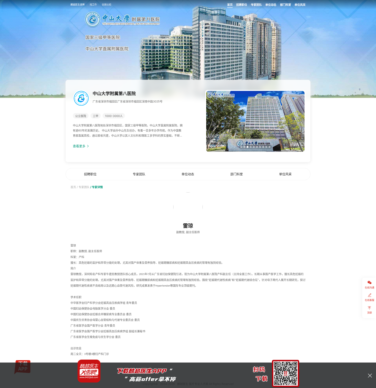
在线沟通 (369, 287)
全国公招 (106, 4)
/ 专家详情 (96, 187)
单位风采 (300, 4)
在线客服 (369, 300)
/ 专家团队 (83, 187)
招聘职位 (241, 4)
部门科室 (285, 4)
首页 (230, 4)
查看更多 (79, 146)
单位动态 (270, 4)
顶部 (369, 312)
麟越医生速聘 (77, 4)
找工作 (93, 4)
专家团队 (256, 4)
